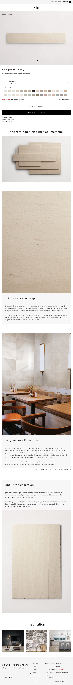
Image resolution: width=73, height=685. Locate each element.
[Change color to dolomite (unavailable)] (61, 91)
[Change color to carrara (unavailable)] (5, 91)
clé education (36, 675)
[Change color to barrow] (49, 91)
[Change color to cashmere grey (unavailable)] (25, 95)
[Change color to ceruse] (53, 91)
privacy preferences (24, 668)
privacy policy (5, 668)
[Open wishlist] (58, 7)
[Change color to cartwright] (33, 91)
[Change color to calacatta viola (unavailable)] (9, 91)
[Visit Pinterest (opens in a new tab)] (6, 677)
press (34, 672)
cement (58, 666)
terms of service (14, 668)
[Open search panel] (62, 7)
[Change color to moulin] (29, 91)
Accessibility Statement (62, 672)
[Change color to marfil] (57, 91)
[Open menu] (3, 7)
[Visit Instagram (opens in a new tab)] (3, 677)
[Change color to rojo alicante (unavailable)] (53, 95)
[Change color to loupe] (37, 91)
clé (60, 682)
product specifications (8, 119)
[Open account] (66, 7)
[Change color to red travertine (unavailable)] (45, 95)
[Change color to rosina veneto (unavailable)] (17, 95)
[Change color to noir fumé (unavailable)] (41, 95)
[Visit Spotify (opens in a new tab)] (12, 677)
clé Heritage (10, 117)
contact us (35, 678)
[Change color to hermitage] (45, 91)
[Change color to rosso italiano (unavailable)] (61, 95)
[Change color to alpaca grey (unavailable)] (49, 95)
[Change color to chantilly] (37, 95)
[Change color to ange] (25, 91)
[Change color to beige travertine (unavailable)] (13, 95)
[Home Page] (36, 7)
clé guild (35, 666)
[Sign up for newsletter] (16, 673)
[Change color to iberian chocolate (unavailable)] (33, 95)
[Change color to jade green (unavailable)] (29, 95)
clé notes (35, 663)
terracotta (58, 663)
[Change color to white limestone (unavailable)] (21, 95)
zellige (46, 675)
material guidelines (7, 121)
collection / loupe (7, 14)
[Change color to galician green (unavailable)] (65, 95)
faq (45, 666)
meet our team (49, 672)
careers (35, 669)
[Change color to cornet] (21, 91)
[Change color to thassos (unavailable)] (9, 95)
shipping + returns (49, 663)
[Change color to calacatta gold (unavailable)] (13, 91)
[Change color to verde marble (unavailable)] (57, 95)
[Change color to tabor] (17, 91)
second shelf (59, 669)
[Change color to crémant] (5, 95)
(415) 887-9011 (49, 678)
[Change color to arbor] (41, 91)
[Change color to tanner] (65, 91)
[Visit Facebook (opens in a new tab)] (9, 677)
